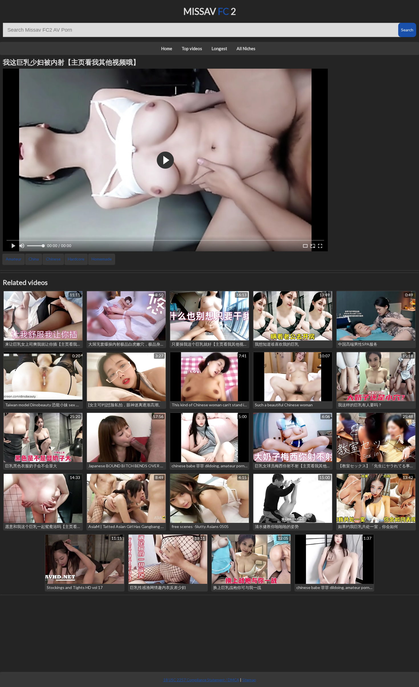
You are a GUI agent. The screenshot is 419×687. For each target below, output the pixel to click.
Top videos (192, 48)
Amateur (13, 258)
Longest (219, 48)
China (34, 258)
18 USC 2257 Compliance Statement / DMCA (201, 680)
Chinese (53, 258)
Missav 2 (209, 11)
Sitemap (249, 680)
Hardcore (76, 258)
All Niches (246, 48)
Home (166, 48)
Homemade (101, 258)
